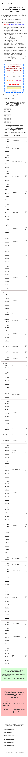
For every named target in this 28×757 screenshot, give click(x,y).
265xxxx (7, 440)
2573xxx (7, 384)
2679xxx (7, 519)
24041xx (7, 255)
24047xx (7, 274)
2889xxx (7, 644)
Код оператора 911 (9, 732)
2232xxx (7, 193)
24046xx (7, 271)
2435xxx (7, 314)
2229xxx (7, 180)
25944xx (7, 406)
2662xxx (7, 454)
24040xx (7, 251)
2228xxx (7, 176)
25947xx (7, 416)
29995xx (7, 650)
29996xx (7, 653)
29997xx (7, 656)
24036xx (7, 245)
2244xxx (7, 219)
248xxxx (7, 346)
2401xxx (7, 229)
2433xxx (7, 308)
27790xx (7, 604)
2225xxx (7, 164)
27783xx (7, 581)
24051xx (7, 288)
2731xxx (7, 532)
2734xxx (7, 542)
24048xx (7, 278)
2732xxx (7, 536)
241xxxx (7, 293)
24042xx (7, 258)
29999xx (7, 663)
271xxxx (7, 524)
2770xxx (7, 565)
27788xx (7, 597)
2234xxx (7, 199)
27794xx (7, 618)
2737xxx (7, 552)
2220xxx (7, 141)
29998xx (7, 660)
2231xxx (7, 189)
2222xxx (7, 151)
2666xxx (7, 466)
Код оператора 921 (9, 739)
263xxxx (7, 434)
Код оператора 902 (9, 729)
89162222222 (10, 80)
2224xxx (7, 160)
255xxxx (7, 367)
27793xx (7, 614)
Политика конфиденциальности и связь (14, 752)
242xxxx (7, 294)
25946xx (7, 413)
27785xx (7, 587)
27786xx (7, 591)
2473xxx (7, 337)
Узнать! (14, 90)
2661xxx (7, 450)
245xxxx (7, 321)
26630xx (7, 457)
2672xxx (7, 490)
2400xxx (7, 225)
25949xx (7, 423)
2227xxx (7, 173)
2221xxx (7, 147)
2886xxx (7, 633)
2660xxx (7, 447)
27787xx (7, 594)
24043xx (7, 261)
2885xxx (7, 630)
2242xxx (7, 212)
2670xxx (7, 483)
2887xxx (7, 637)
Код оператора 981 (9, 742)
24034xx (7, 238)
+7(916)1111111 (16, 77)
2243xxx (7, 216)
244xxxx (7, 319)
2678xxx (7, 516)
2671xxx (7, 486)
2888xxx (7, 640)
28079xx (7, 624)
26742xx (7, 503)
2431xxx (7, 301)
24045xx (7, 268)
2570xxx (7, 374)
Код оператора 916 (9, 735)
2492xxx (7, 352)
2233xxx (7, 196)
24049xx (7, 281)
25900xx (7, 393)
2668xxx (7, 473)
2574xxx (7, 387)
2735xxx (7, 546)
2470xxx (7, 327)
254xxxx (7, 365)
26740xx (7, 496)
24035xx (7, 242)
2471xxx (7, 330)
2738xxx (7, 559)
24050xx (7, 284)
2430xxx (7, 298)
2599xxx (7, 429)
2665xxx (7, 463)
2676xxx (7, 509)
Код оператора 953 (9, 745)
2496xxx (7, 359)
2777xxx (7, 571)
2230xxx (7, 186)
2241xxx (7, 209)
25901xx (7, 397)
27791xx (7, 608)
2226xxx (7, 167)
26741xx (7, 500)
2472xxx (7, 334)
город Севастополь (9, 98)
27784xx (7, 584)
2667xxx (7, 470)
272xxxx (7, 526)
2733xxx (7, 539)
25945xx (7, 409)
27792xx (7, 611)
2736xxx (7, 549)
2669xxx (7, 477)
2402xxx (7, 232)
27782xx (7, 577)
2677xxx (7, 513)
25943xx (7, 403)
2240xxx (7, 206)
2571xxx (7, 377)
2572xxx (7, 380)
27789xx (7, 601)
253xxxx (7, 363)
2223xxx (7, 157)
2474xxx (7, 341)
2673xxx (7, 493)
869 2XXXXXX (7, 111)
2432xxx (7, 305)
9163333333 (18, 80)
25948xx (7, 420)
